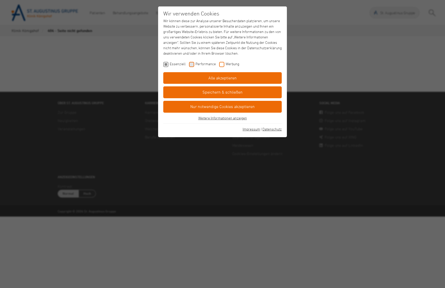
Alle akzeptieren (222, 78)
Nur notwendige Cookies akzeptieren (222, 106)
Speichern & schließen (222, 92)
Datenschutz (272, 129)
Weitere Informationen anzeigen (222, 118)
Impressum (251, 129)
